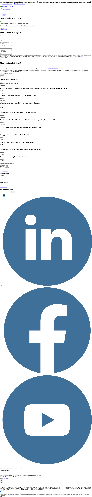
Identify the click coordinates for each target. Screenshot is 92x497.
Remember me (4, 27)
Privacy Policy (83, 56)
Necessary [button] (2, 490)
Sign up (2, 57)
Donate (4, 15)
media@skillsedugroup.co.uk (6, 184)
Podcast (4, 14)
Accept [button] (1, 478)
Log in (2, 28)
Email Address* (3, 51)
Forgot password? (3, 29)
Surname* (2, 46)
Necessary (4, 491)
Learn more (5, 478)
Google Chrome (7, 4)
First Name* (2, 43)
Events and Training (6, 9)
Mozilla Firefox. (19, 4)
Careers (4, 169)
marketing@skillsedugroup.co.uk (6, 177)
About (4, 8)
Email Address (3, 25)
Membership (5, 11)
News (4, 13)
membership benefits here (53, 68)
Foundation (5, 10)
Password (20, 25)
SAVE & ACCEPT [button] (4, 496)
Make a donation (3, 187)
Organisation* (3, 40)
